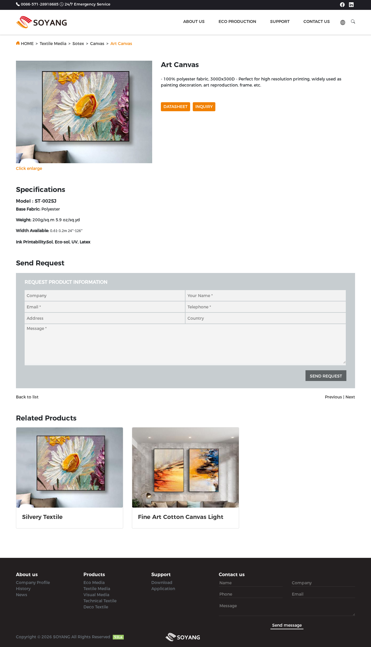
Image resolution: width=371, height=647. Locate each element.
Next (350, 397)
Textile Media (53, 44)
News (21, 594)
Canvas (97, 44)
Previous (333, 397)
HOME (27, 44)
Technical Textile (100, 600)
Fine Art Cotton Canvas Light (180, 516)
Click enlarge (29, 168)
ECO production (237, 21)
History (23, 588)
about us (194, 21)
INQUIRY (204, 106)
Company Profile (33, 582)
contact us (316, 21)
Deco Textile (95, 607)
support (280, 21)
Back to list (27, 397)
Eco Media (94, 582)
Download (161, 582)
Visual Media (96, 594)
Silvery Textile (42, 516)
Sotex (78, 44)
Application (163, 588)
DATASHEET (175, 106)
